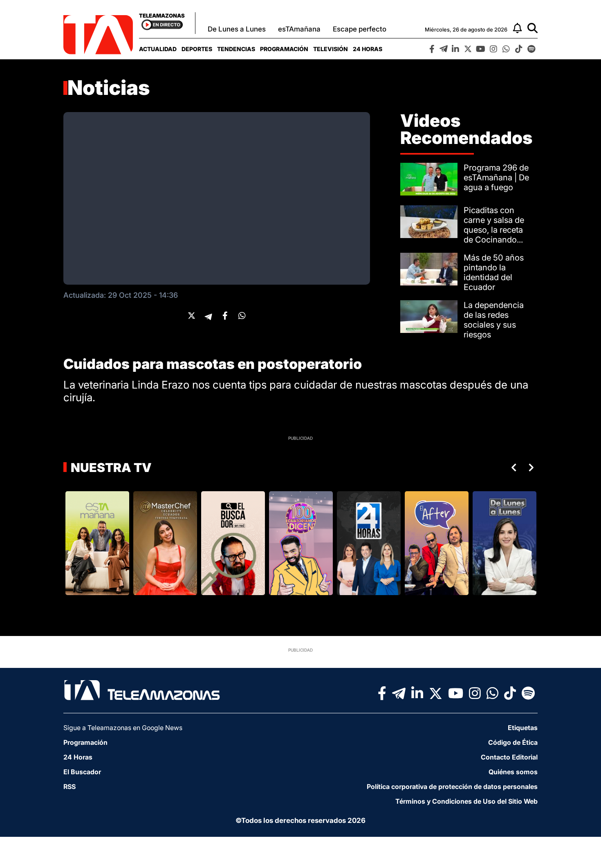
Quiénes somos (513, 772)
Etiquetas (523, 728)
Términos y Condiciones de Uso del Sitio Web (466, 801)
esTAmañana (299, 29)
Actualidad (158, 48)
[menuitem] (158, 48)
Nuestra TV (110, 467)
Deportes (197, 48)
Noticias (108, 88)
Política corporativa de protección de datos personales (452, 786)
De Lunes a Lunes (237, 29)
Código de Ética (513, 742)
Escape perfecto (359, 29)
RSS (69, 786)
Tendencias (236, 48)
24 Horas (367, 48)
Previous (512, 467)
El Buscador (82, 772)
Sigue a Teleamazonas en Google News (122, 728)
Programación (284, 48)
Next (533, 467)
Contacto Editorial (509, 757)
